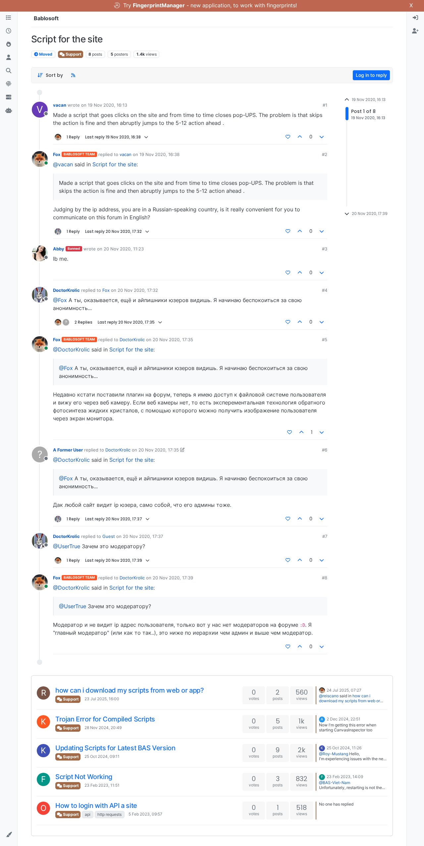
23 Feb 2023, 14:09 (345, 776)
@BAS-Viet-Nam (334, 782)
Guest (108, 536)
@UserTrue (66, 546)
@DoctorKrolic (71, 349)
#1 (325, 105)
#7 (324, 536)
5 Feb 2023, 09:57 (145, 814)
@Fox (60, 300)
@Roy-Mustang (333, 753)
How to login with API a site (96, 806)
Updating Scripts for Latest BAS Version (115, 748)
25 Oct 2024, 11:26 (344, 747)
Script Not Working (83, 777)
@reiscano (329, 695)
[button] (9, 834)
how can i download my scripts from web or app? (129, 690)
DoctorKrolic (66, 290)
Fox (56, 154)
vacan (59, 105)
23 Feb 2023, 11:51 (102, 785)
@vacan (63, 164)
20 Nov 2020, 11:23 (124, 248)
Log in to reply (371, 75)
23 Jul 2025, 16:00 (101, 698)
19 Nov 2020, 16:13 (107, 105)
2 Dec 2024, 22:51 (343, 718)
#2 (324, 154)
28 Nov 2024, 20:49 (103, 727)
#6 (324, 449)
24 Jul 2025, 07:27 (344, 690)
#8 (324, 577)
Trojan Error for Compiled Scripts (105, 719)
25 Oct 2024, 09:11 (102, 756)
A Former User (68, 449)
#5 (324, 339)
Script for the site (114, 164)
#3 (324, 248)
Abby (58, 248)
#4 (324, 290)
